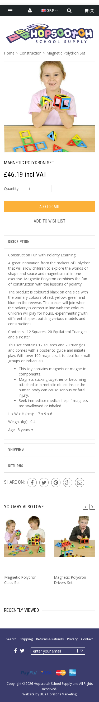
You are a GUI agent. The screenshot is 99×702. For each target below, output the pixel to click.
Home (10, 53)
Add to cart (49, 207)
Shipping (16, 449)
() (91, 10)
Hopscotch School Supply (53, 683)
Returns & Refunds (50, 639)
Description (19, 241)
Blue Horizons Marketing (58, 694)
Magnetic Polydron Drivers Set (70, 580)
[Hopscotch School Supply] (49, 33)
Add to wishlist (49, 221)
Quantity (11, 188)
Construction (30, 53)
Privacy (72, 639)
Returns (15, 466)
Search (11, 639)
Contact (87, 639)
